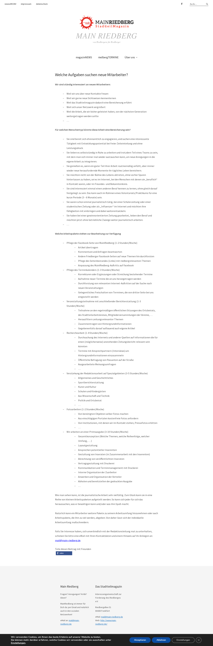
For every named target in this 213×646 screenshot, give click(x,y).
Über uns (130, 57)
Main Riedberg (106, 35)
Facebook (181, 4)
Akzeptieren (140, 639)
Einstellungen (18, 642)
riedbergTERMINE (108, 57)
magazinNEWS (84, 57)
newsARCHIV (10, 4)
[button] (64, 553)
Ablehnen (161, 639)
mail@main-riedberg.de (67, 540)
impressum (26, 4)
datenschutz (42, 4)
